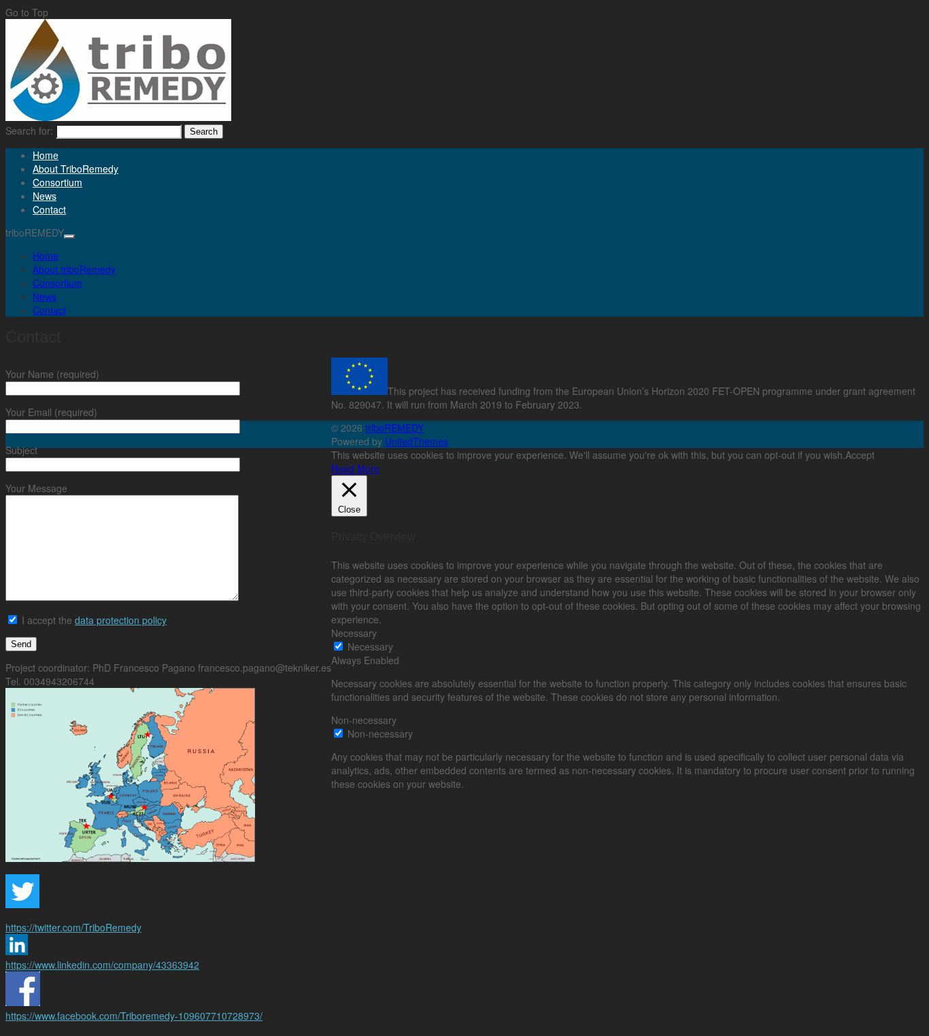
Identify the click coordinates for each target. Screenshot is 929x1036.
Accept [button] (860, 455)
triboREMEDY (394, 427)
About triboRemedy (75, 168)
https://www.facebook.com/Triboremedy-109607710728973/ (134, 1015)
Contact (49, 209)
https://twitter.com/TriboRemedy (73, 927)
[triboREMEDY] (118, 117)
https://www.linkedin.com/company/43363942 (102, 964)
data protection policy (121, 620)
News (44, 196)
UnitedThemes (416, 441)
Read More (355, 468)
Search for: (29, 130)
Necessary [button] (354, 633)
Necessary (370, 646)
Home (45, 155)
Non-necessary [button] (363, 720)
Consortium (57, 182)
